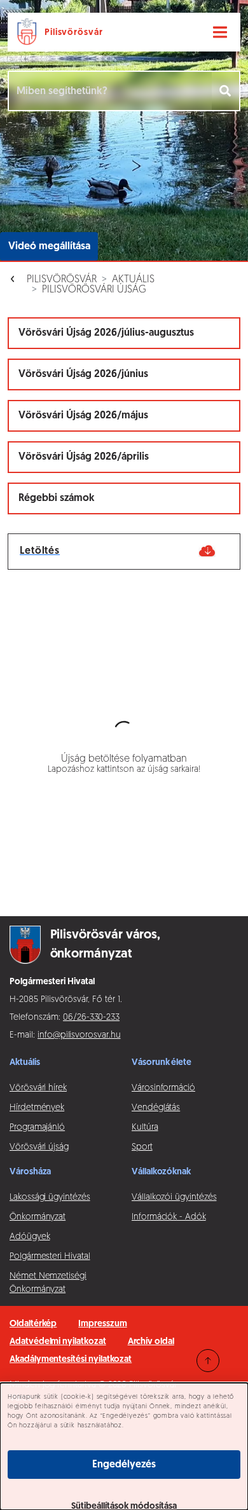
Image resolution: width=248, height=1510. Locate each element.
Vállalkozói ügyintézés (174, 1197)
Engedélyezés (124, 1465)
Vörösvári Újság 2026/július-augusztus (106, 333)
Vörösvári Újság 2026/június (83, 374)
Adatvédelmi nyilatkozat (58, 1342)
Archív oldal (151, 1342)
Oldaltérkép (33, 1324)
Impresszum (102, 1324)
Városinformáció (163, 1088)
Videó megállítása (49, 247)
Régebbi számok (56, 498)
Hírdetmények (37, 1108)
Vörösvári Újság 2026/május (83, 416)
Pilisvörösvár (62, 280)
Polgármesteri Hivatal (50, 1256)
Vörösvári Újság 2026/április (83, 457)
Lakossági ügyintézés (50, 1197)
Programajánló (37, 1127)
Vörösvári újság (39, 1147)
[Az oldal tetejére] (207, 1360)
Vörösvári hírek (38, 1088)
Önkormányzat (37, 1217)
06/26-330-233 (91, 1017)
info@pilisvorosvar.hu (79, 1035)
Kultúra (145, 1127)
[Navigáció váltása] (220, 32)
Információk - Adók (169, 1217)
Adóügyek (30, 1237)
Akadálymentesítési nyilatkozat (71, 1359)
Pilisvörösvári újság (94, 290)
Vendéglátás (156, 1108)
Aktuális (133, 280)
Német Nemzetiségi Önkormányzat (48, 1283)
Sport (142, 1147)
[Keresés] (226, 91)
